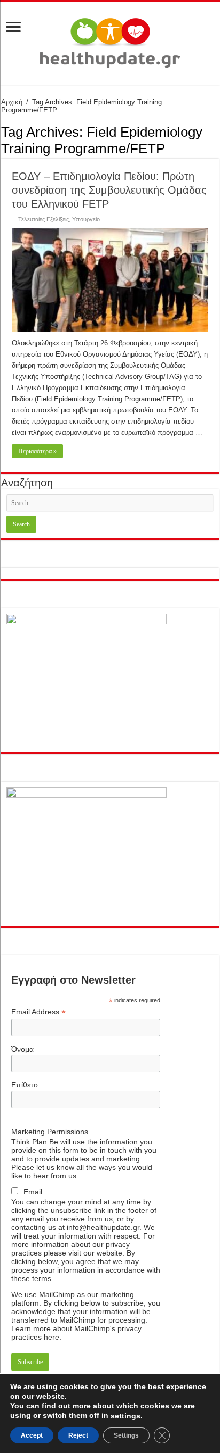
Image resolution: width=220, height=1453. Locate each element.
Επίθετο (24, 1084)
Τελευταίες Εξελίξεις (43, 219)
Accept (32, 1435)
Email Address (38, 1012)
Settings (126, 1435)
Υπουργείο (86, 219)
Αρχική (11, 102)
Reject (78, 1435)
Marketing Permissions (49, 1131)
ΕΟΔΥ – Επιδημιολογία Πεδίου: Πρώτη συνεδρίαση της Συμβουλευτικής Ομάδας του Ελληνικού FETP (109, 190)
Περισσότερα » (37, 451)
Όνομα (22, 1049)
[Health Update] (110, 41)
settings (125, 1415)
